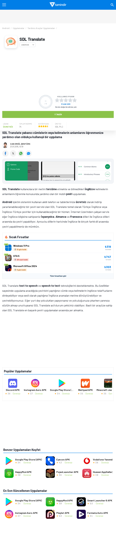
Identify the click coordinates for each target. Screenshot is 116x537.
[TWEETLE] (14, 155)
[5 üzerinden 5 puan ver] (74, 100)
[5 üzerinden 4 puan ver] (70, 100)
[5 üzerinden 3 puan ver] (66, 100)
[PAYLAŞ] (6, 155)
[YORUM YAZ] (28, 155)
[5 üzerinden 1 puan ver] (57, 100)
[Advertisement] (58, 71)
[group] (58, 172)
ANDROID (25, 45)
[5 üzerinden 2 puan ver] (61, 100)
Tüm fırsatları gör (58, 276)
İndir (58, 114)
